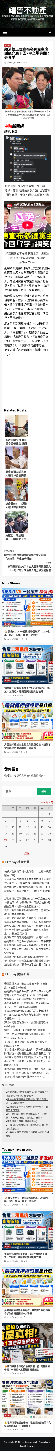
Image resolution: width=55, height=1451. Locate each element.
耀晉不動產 (27, 10)
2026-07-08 (18, 1430)
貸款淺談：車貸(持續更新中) (22, 1121)
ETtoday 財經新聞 (17, 974)
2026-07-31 (18, 752)
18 (13, 833)
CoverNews (45, 1442)
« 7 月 (26, 853)
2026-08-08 (18, 696)
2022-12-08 (20, 63)
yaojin (9, 63)
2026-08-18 (18, 639)
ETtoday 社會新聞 (17, 862)
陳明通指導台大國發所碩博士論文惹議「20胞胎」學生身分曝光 (25, 555)
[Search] (50, 32)
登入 (21, 775)
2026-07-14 (18, 1373)
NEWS (7, 45)
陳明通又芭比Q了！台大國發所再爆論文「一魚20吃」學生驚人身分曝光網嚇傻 (29, 566)
